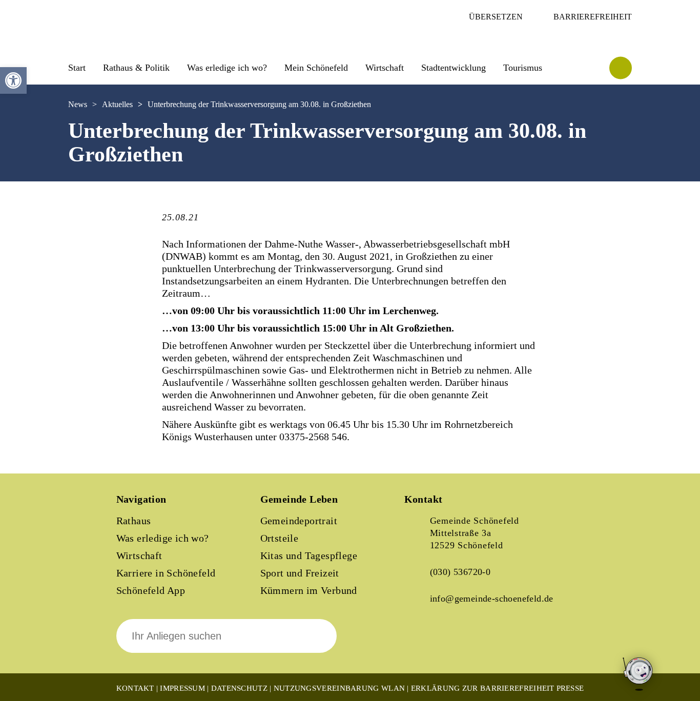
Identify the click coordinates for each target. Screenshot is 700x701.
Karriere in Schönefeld (166, 573)
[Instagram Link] (455, 643)
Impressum (182, 688)
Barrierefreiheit (592, 16)
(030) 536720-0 (460, 572)
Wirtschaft (139, 555)
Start (77, 68)
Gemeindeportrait (298, 520)
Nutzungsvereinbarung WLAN (339, 688)
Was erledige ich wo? (227, 68)
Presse (570, 688)
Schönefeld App (151, 590)
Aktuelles (117, 104)
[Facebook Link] (420, 643)
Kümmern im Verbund (308, 590)
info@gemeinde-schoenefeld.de (491, 598)
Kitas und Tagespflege (308, 555)
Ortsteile (279, 538)
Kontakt (135, 688)
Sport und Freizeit (299, 573)
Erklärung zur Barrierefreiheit (482, 688)
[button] (13, 80)
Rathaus (133, 520)
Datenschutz (239, 688)
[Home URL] (113, 39)
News (77, 104)
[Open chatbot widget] (638, 674)
